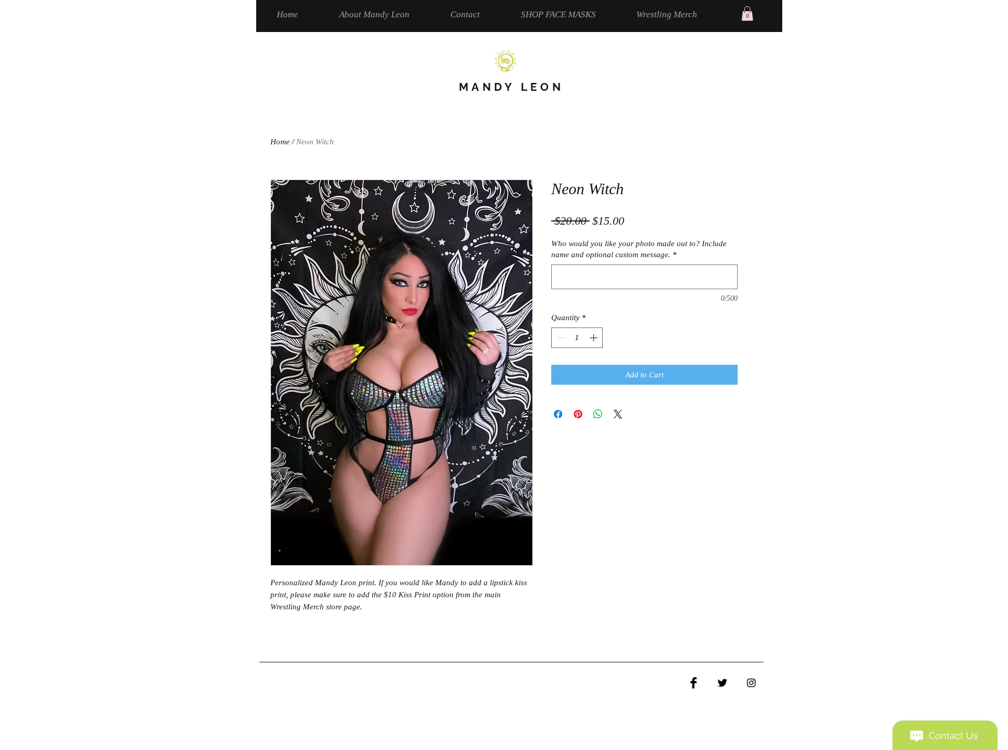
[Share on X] (618, 414)
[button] (747, 13)
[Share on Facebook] (558, 414)
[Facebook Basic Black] (693, 683)
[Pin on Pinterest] (578, 414)
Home (280, 142)
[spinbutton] (577, 337)
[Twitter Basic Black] (722, 683)
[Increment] (594, 337)
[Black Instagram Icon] (751, 683)
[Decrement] (560, 337)
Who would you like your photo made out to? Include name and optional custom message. (639, 249)
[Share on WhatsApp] (598, 414)
